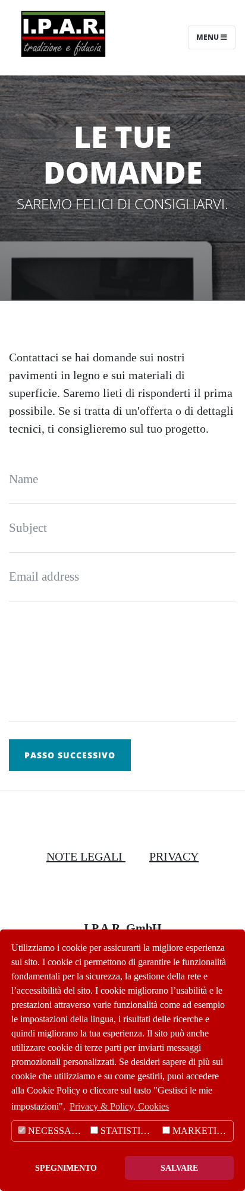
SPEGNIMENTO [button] (66, 1168)
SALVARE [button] (179, 1168)
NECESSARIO (56, 1131)
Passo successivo (69, 755)
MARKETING (200, 1131)
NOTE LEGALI (85, 856)
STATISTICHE (128, 1131)
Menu (208, 37)
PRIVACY (174, 856)
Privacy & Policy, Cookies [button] (119, 1106)
